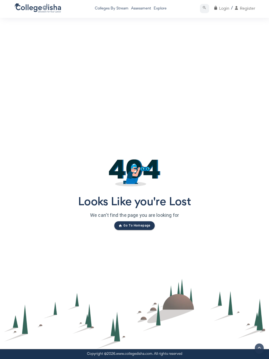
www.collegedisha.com (134, 354)
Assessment (141, 8)
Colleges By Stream (111, 8)
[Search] (204, 8)
